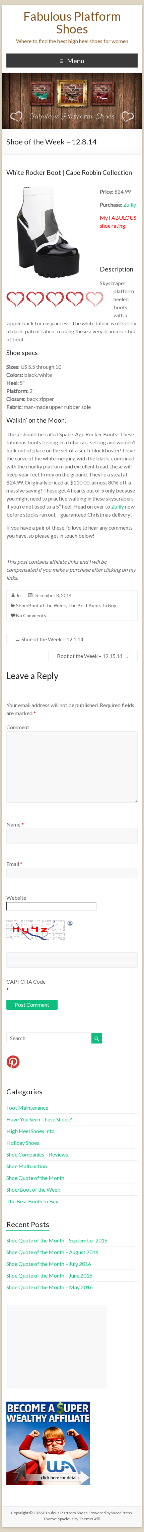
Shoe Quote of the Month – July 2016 (48, 1264)
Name (15, 824)
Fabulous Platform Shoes (72, 22)
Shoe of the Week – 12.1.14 (49, 639)
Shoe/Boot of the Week (41, 605)
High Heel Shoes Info (30, 1131)
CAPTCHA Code (26, 981)
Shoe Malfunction (26, 1166)
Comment (17, 727)
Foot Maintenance (27, 1107)
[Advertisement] (56, 1347)
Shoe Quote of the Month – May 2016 (49, 1287)
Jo (18, 595)
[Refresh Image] (70, 923)
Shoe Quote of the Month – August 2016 (52, 1252)
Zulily (129, 204)
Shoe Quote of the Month (35, 1178)
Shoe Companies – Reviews (37, 1154)
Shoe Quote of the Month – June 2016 (49, 1275)
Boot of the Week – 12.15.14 (93, 656)
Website (16, 897)
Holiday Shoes (22, 1142)
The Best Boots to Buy (92, 605)
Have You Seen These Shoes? (39, 1119)
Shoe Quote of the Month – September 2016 (56, 1240)
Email (14, 864)
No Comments (31, 615)
